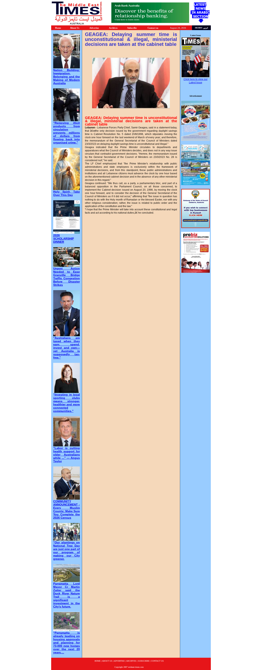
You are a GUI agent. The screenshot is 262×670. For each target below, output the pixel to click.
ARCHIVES (131, 661)
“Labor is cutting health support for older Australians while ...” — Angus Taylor (66, 454)
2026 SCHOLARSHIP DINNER (63, 238)
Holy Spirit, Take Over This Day (66, 193)
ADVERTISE (119, 661)
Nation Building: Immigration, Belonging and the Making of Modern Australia (66, 76)
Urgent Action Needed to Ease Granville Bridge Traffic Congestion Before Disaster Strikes (66, 276)
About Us (74, 28)
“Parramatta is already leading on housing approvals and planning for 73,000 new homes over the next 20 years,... (66, 642)
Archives (113, 28)
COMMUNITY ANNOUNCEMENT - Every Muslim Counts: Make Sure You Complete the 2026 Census (66, 509)
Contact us (153, 28)
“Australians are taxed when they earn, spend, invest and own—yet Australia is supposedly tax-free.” (66, 347)
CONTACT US (157, 661)
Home (58, 28)
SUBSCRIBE (143, 661)
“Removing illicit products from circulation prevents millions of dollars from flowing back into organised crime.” (66, 132)
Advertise (94, 28)
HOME (98, 661)
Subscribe (132, 28)
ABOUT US (107, 661)
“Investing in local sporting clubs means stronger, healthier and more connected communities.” (66, 403)
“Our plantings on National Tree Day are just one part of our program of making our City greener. (66, 550)
